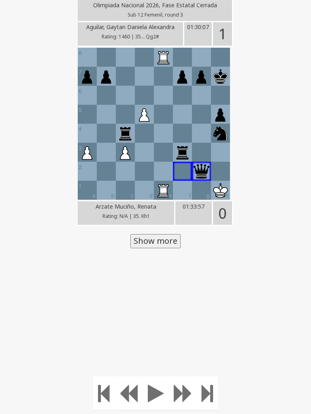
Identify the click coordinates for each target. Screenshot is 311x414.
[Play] (155, 393)
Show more (155, 240)
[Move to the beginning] (104, 393)
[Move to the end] (207, 393)
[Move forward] (183, 393)
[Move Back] (128, 393)
